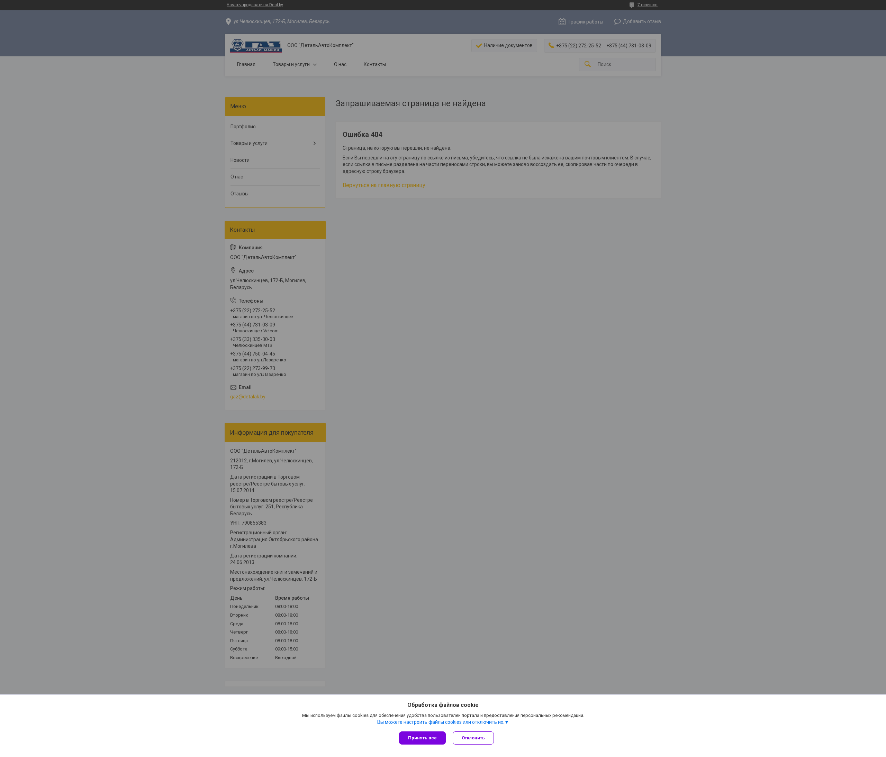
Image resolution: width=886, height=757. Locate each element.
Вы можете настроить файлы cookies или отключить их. (440, 722)
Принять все (422, 737)
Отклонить (473, 737)
